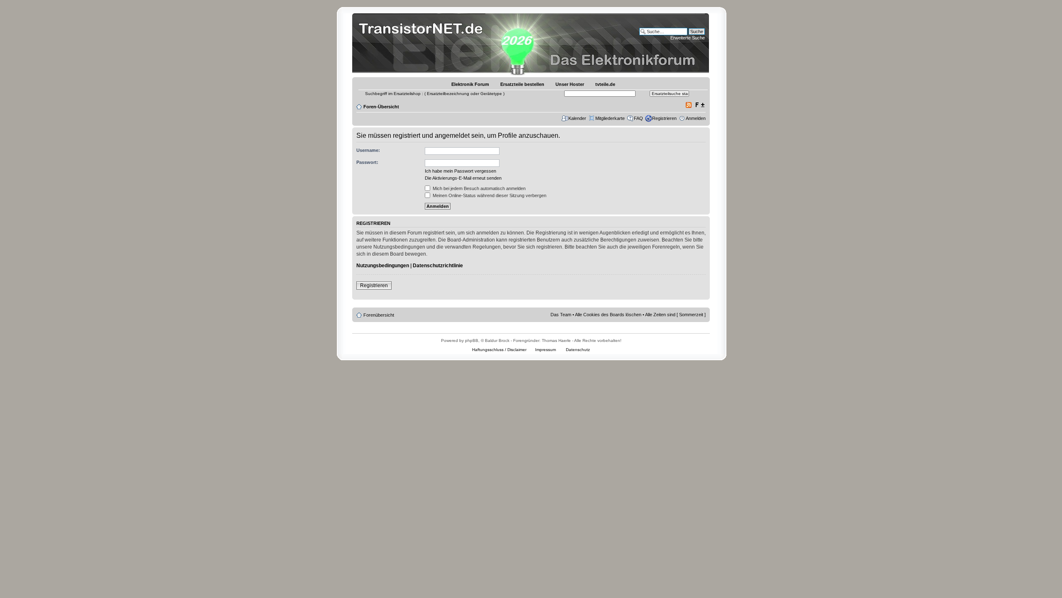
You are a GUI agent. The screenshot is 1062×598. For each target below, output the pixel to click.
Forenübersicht (378, 314)
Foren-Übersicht (381, 106)
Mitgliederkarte (610, 118)
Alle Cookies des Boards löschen (608, 314)
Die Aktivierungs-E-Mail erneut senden (463, 178)
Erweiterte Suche (687, 37)
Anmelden (696, 118)
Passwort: (367, 162)
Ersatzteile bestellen (522, 84)
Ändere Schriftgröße (700, 105)
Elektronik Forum (470, 84)
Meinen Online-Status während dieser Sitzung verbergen (488, 195)
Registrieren (664, 118)
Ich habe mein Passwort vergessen (460, 170)
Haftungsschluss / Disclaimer (499, 349)
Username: (368, 150)
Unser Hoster (569, 84)
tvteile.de (605, 84)
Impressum (545, 349)
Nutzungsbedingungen (382, 265)
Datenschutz (578, 349)
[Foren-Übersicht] (423, 43)
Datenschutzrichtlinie (438, 265)
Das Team (560, 314)
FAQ (638, 118)
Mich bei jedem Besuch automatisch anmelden (478, 188)
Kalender (577, 118)
